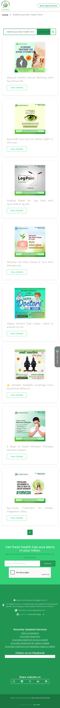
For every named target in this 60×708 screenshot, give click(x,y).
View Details (16, 87)
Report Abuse (25, 705)
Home (5, 15)
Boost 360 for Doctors (41, 698)
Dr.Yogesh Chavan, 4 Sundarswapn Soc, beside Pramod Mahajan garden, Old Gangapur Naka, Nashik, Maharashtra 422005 (32, 605)
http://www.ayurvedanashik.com (31, 610)
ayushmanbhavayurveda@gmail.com (31, 600)
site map (36, 705)
